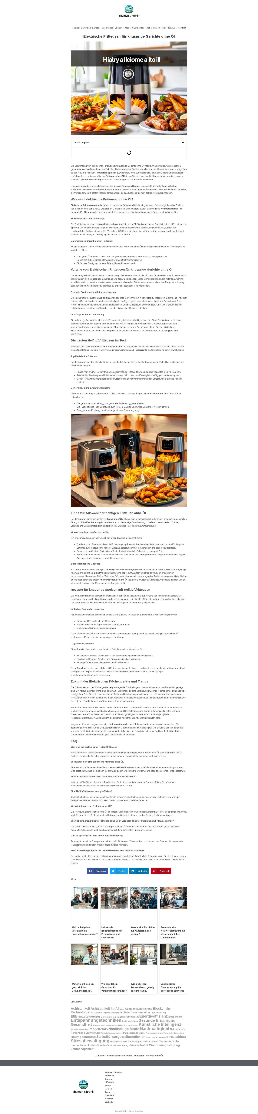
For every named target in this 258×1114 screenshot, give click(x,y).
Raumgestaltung (83, 1036)
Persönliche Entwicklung (85, 1032)
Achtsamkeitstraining (138, 1008)
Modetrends (99, 1029)
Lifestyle (119, 28)
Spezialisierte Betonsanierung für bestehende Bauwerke (172, 987)
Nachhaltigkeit (154, 1028)
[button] (183, 142)
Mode (128, 28)
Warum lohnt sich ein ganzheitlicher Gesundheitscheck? (83, 987)
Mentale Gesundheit (80, 1029)
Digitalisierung (158, 1012)
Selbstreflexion (133, 1037)
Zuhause (172, 28)
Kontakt (182, 28)
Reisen (156, 28)
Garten (108, 1079)
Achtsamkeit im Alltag (107, 1008)
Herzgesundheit (99, 1025)
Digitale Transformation (135, 1012)
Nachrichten (138, 28)
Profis (149, 28)
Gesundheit (107, 28)
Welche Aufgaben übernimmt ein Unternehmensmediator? (85, 930)
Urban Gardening (119, 1045)
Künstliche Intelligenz (160, 1024)
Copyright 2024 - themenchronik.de (129, 1111)
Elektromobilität (129, 1016)
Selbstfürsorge (109, 1037)
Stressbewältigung (90, 1040)
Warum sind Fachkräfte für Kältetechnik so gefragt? (143, 930)
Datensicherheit (96, 1013)
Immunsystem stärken (114, 1025)
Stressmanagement (118, 1042)
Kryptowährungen (131, 1025)
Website (109, 1102)
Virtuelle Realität (139, 1045)
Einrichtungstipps (110, 1017)
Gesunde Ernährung (156, 1020)
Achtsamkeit (80, 1008)
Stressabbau (176, 1037)
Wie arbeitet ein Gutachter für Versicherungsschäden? (114, 987)
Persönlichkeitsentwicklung (112, 1033)
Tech (163, 28)
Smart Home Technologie (156, 1037)
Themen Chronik (80, 28)
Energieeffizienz (153, 1016)
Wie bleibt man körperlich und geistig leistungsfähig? (142, 987)
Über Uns (109, 1095)
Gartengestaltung (130, 1021)
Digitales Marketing (111, 1013)
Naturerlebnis (177, 1029)
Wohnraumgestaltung (164, 1045)
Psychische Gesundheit (173, 1033)
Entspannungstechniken (96, 1020)
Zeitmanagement (83, 1049)
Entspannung (175, 1017)
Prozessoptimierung (154, 1033)
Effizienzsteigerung (85, 1016)
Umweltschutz (98, 1045)
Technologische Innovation (143, 1041)
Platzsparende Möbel (134, 1033)
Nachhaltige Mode (123, 1029)
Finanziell (95, 28)
